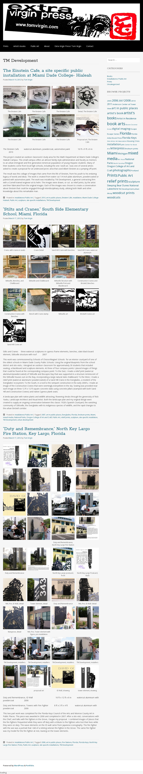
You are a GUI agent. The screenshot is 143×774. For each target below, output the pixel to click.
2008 (127, 100)
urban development (25, 420)
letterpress (117, 148)
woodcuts (113, 197)
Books (109, 76)
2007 (43, 415)
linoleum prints (84, 415)
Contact (89, 46)
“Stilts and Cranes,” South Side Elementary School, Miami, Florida (45, 212)
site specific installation (88, 417)
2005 (109, 101)
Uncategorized (113, 84)
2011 (109, 104)
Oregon (129, 163)
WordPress (19, 765)
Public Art (35, 46)
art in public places (53, 197)
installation (77, 197)
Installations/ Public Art (24, 197)
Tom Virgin (28, 80)
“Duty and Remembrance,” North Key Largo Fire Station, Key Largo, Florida (46, 431)
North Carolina (119, 163)
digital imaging (121, 128)
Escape (134, 129)
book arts (116, 123)
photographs (122, 170)
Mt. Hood (121, 159)
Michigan (122, 153)
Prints (5, 46)
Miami (93, 415)
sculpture (22, 200)
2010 (43, 197)
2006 (43, 742)
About (47, 46)
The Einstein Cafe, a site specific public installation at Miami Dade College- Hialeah (47, 73)
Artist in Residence (126, 118)
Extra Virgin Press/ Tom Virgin (68, 46)
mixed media (8, 417)
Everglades (66, 415)
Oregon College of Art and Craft (39, 417)
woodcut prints (123, 193)
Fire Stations (67, 742)
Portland (135, 170)
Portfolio (30, 765)
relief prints (65, 417)
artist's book (115, 113)
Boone (128, 125)
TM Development (53, 200)
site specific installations (36, 200)
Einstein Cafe (67, 197)
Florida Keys (84, 742)
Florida (74, 415)
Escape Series (113, 134)
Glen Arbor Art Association (117, 141)
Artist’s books (19, 46)
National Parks (20, 417)
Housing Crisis (133, 141)
